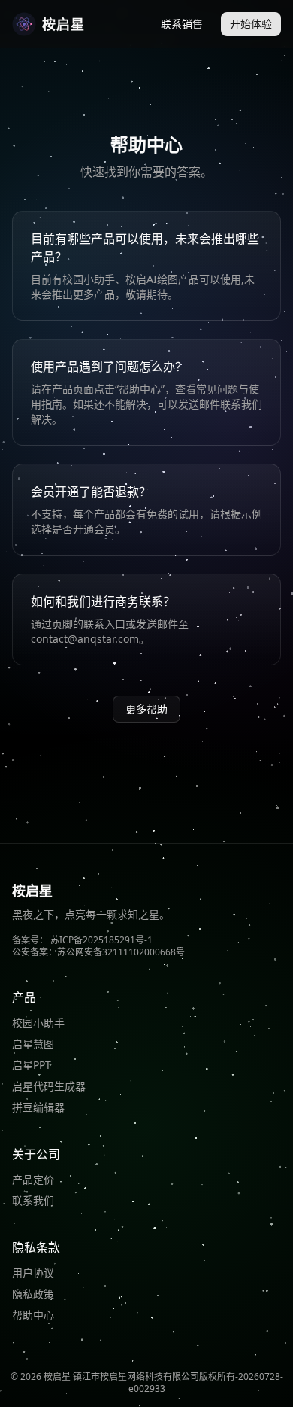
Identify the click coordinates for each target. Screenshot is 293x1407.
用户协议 (33, 1272)
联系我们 (33, 1200)
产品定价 (33, 1179)
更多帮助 (146, 709)
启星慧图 (33, 1044)
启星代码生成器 (49, 1086)
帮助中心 (33, 1315)
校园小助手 (38, 1023)
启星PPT (31, 1065)
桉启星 (63, 24)
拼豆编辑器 (38, 1107)
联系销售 (182, 24)
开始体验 (251, 24)
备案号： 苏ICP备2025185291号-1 (82, 939)
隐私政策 (33, 1294)
